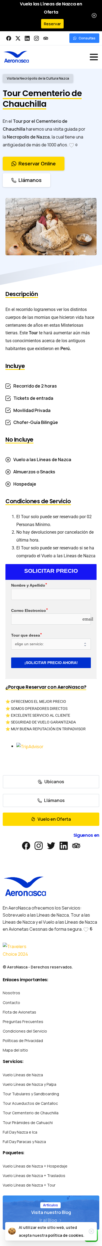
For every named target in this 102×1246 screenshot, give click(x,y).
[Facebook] (8, 38)
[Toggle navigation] (93, 57)
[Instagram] (36, 38)
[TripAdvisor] (45, 38)
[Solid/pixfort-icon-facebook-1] (26, 845)
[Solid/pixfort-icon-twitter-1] (51, 845)
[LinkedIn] (27, 38)
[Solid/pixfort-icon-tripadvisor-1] (76, 845)
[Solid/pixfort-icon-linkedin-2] (63, 845)
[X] (18, 38)
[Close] (94, 15)
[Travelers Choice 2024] (18, 950)
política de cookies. (66, 1235)
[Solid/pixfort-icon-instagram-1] (38, 845)
